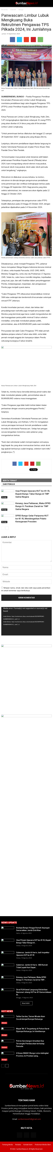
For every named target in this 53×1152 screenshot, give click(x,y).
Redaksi (18, 1144)
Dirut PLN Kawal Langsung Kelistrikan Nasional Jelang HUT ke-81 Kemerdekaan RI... (33, 992)
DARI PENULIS (9, 484)
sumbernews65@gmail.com (29, 1119)
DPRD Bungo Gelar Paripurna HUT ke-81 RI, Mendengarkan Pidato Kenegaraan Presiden (32, 518)
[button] (49, 3)
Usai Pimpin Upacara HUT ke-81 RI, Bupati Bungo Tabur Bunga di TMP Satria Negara (32, 494)
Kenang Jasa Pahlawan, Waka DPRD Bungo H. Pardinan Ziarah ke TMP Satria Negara (33, 506)
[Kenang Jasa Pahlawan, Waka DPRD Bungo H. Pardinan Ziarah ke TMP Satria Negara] (7, 506)
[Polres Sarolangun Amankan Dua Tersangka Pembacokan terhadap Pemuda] (7, 1044)
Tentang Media (7, 1144)
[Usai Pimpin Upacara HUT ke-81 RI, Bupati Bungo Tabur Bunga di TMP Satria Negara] (7, 493)
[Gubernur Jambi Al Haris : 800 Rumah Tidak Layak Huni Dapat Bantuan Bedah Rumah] (7, 968)
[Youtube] (33, 1135)
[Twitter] (26, 1135)
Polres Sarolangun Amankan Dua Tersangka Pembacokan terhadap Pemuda (30, 1043)
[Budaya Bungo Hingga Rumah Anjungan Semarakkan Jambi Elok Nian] (7, 930)
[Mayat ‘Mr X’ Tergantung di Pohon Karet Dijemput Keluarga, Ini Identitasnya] (7, 1031)
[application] (26, 621)
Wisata (4, 1023)
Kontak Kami (27, 1144)
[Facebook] (19, 1135)
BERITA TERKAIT (10, 481)
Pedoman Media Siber (43, 1144)
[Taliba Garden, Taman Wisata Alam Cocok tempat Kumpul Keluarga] (7, 1019)
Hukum (4, 1047)
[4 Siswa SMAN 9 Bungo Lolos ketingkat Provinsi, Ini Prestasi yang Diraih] (7, 1056)
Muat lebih (26, 1003)
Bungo (4, 497)
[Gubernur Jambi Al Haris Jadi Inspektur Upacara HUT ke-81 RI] (7, 955)
